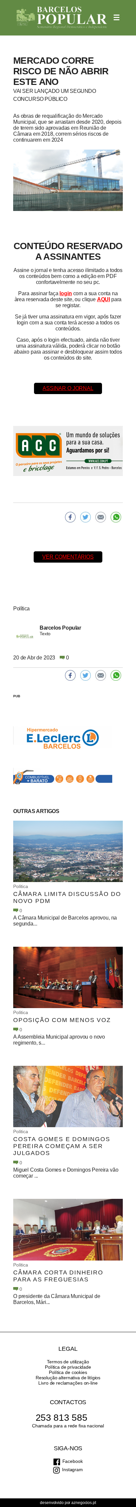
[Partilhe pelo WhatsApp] (116, 517)
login (65, 293)
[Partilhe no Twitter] (85, 517)
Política (20, 886)
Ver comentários (68, 557)
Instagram (72, 1469)
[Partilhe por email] (100, 517)
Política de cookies (68, 1372)
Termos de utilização (68, 1361)
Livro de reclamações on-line (67, 1383)
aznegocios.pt (83, 1502)
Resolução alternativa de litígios (68, 1377)
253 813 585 (61, 1417)
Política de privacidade (68, 1367)
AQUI (103, 299)
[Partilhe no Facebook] (70, 517)
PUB (16, 696)
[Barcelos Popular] (62, 18)
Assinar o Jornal (68, 388)
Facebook (72, 1461)
